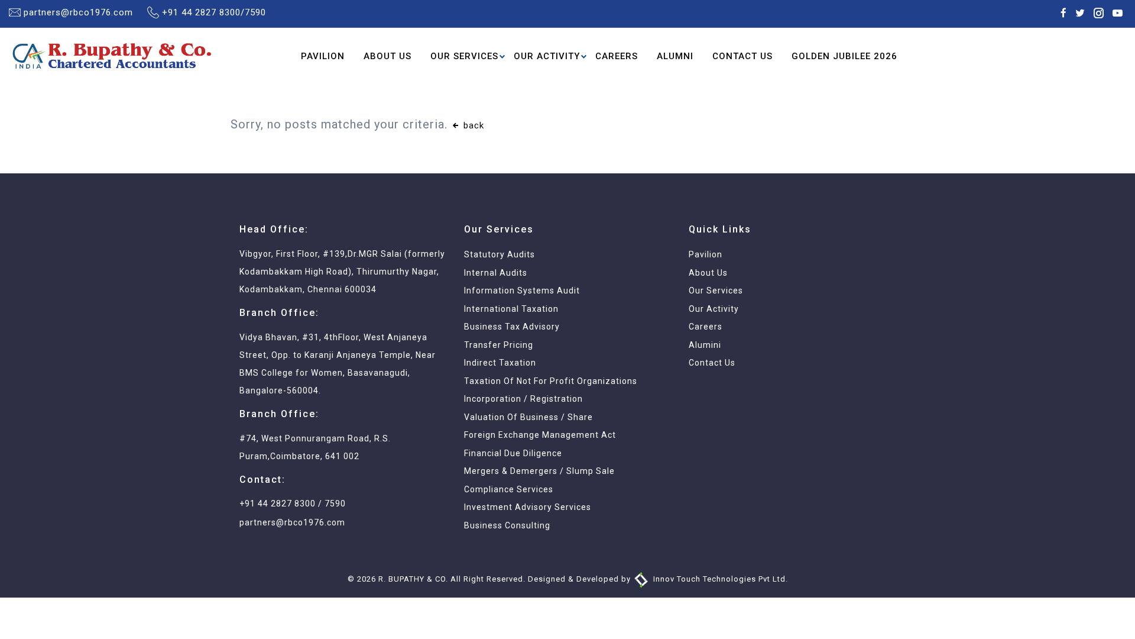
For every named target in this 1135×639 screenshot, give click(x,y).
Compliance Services (508, 489)
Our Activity (547, 56)
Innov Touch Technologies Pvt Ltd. (719, 579)
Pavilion (323, 56)
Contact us (712, 362)
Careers (616, 56)
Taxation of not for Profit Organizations (550, 381)
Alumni (675, 56)
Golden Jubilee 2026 (844, 56)
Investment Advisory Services (527, 507)
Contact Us (742, 56)
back (472, 125)
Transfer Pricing (498, 345)
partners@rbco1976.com (78, 12)
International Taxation (511, 309)
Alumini (705, 345)
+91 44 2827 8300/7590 (214, 12)
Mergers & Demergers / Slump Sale (539, 471)
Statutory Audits (499, 254)
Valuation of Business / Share (528, 417)
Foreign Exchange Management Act (540, 435)
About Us (387, 56)
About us (708, 272)
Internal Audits (495, 272)
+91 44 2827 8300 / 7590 (292, 503)
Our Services (464, 56)
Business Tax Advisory (512, 326)
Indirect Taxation (500, 362)
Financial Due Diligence (513, 453)
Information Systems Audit (522, 290)
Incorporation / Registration (523, 399)
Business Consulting (507, 525)
